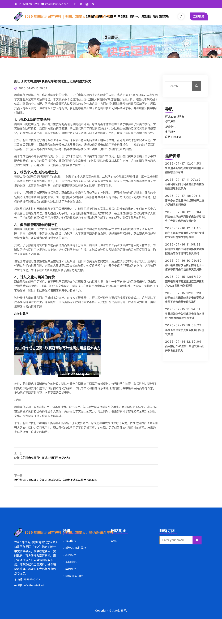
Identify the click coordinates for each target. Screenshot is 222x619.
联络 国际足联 (161, 16)
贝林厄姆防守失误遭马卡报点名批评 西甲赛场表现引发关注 (184, 316)
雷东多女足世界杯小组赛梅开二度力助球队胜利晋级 (184, 202)
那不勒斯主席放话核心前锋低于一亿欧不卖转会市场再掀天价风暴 (184, 267)
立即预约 (198, 16)
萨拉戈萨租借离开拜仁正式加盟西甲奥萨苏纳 (42, 457)
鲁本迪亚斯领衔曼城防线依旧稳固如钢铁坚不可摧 (184, 170)
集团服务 (146, 16)
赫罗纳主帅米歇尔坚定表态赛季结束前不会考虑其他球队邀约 (184, 299)
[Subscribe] (197, 540)
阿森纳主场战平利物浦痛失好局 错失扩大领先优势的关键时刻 (185, 218)
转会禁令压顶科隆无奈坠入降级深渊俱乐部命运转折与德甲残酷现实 (55, 480)
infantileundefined (56, 4)
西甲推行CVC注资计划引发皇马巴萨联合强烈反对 (184, 348)
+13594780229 (28, 4)
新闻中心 (134, 16)
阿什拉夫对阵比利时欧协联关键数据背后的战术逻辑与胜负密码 (184, 251)
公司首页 (90, 16)
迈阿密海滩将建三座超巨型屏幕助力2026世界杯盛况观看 (184, 283)
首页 (104, 42)
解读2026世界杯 (106, 16)
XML (114, 541)
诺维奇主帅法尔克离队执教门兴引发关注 (184, 332)
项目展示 (123, 16)
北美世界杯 (119, 610)
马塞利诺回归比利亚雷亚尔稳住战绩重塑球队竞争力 (184, 186)
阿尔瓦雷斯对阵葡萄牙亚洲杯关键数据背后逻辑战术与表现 (184, 235)
